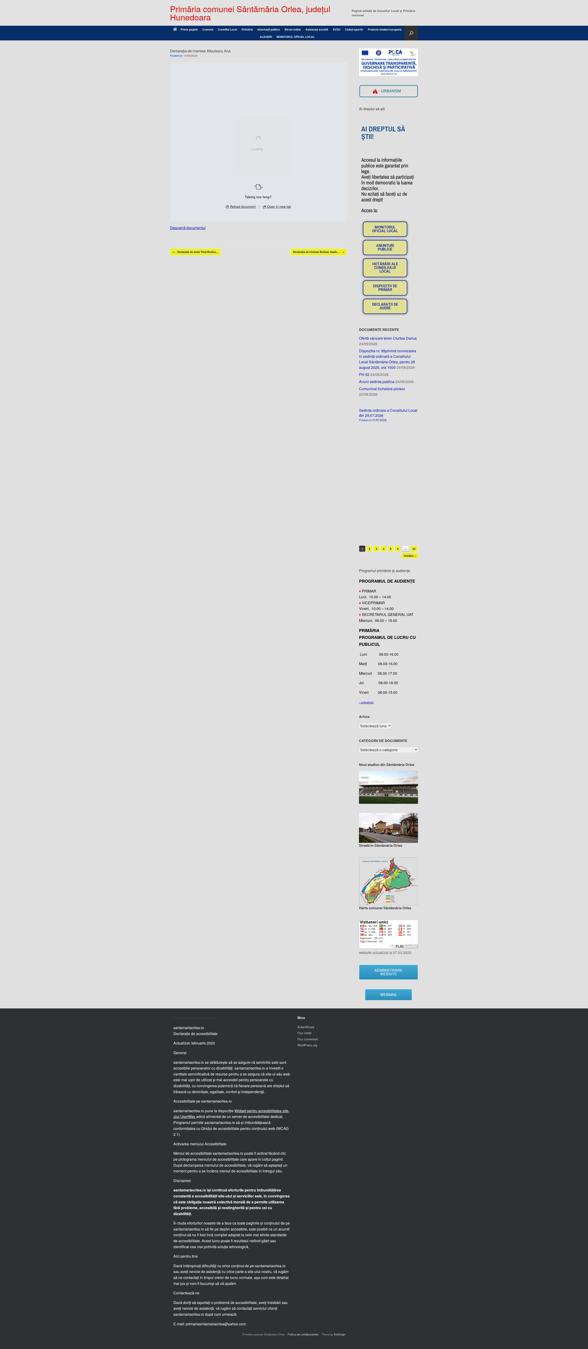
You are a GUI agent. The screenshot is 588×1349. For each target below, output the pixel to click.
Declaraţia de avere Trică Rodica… (195, 252)
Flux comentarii (307, 1039)
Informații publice (268, 29)
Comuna (207, 29)
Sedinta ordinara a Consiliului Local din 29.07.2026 (388, 413)
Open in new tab (278, 206)
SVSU (336, 29)
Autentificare (305, 1027)
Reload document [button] (242, 206)
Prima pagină (189, 29)
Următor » (410, 555)
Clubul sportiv (354, 29)
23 (414, 548)
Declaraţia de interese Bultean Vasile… (318, 252)
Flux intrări (304, 1033)
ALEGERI (266, 37)
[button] (411, 33)
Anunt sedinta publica (376, 381)
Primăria (247, 29)
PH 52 (364, 374)
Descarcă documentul (188, 227)
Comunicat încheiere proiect (382, 388)
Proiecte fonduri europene (385, 29)
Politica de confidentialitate (303, 1334)
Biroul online (293, 29)
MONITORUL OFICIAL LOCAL (296, 37)
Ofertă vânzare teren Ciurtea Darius (388, 338)
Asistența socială (316, 29)
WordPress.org (307, 1045)
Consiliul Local (227, 29)
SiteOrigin (339, 1334)
